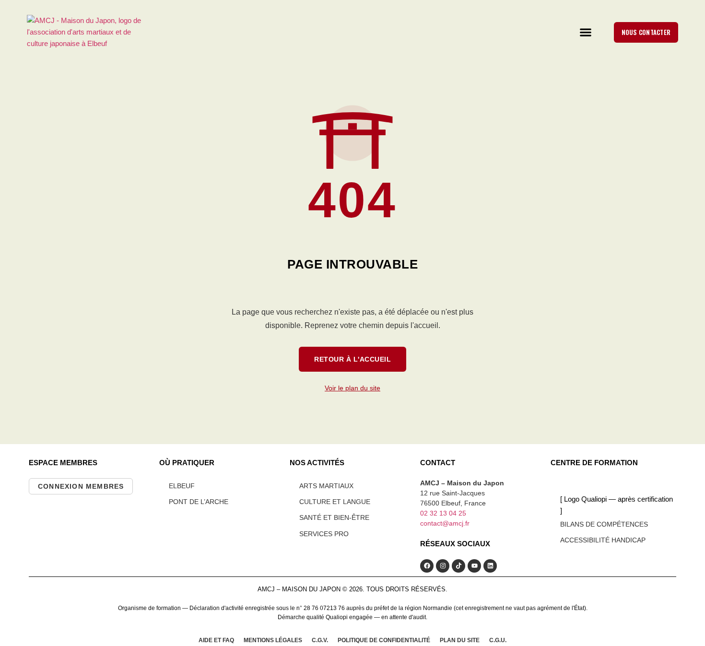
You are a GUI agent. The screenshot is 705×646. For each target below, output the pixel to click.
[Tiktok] (458, 566)
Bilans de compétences (604, 524)
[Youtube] (474, 566)
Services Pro (324, 534)
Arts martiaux (326, 486)
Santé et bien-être (334, 517)
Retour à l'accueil (352, 359)
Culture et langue (334, 501)
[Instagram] (442, 566)
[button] (585, 32)
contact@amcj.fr (445, 523)
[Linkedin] (490, 566)
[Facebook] (427, 566)
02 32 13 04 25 (443, 513)
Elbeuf (182, 486)
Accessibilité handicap (603, 540)
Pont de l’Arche (198, 501)
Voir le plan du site (352, 388)
